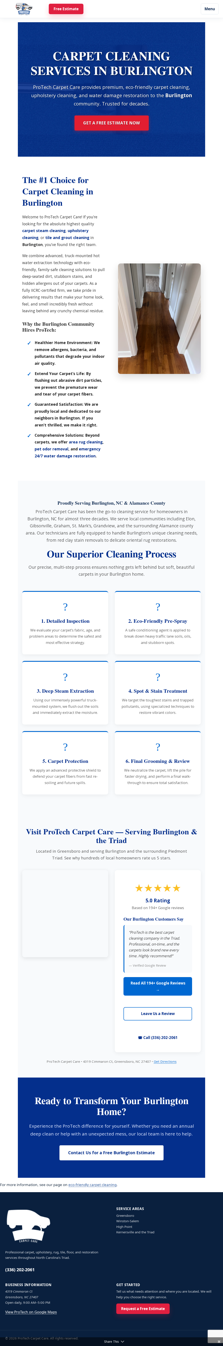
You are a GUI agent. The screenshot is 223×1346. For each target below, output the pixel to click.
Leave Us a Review (158, 1013)
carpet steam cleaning (44, 230)
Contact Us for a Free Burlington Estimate (111, 1153)
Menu (209, 8)
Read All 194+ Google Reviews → (157, 986)
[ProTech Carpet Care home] (24, 9)
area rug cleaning (86, 442)
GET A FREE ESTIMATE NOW (111, 123)
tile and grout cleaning (67, 237)
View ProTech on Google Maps (31, 1311)
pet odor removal (51, 448)
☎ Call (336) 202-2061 (158, 1037)
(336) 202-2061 (20, 1270)
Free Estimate (66, 8)
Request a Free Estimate (143, 1308)
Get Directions (165, 1061)
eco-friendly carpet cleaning (92, 1184)
